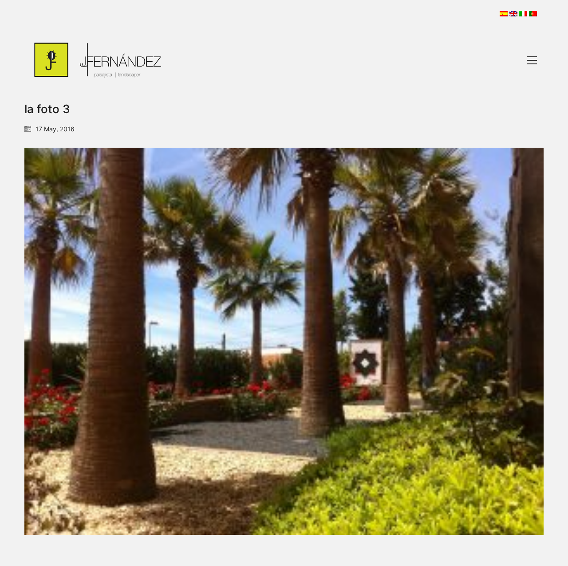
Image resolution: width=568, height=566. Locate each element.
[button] (532, 60)
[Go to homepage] (97, 60)
